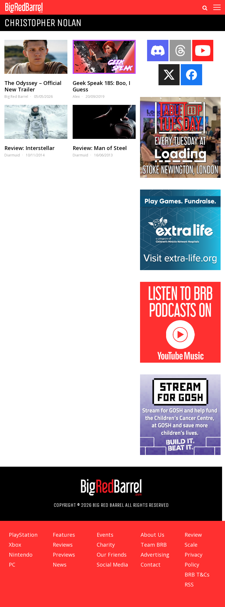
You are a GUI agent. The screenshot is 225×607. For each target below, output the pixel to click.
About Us (152, 534)
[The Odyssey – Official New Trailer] (35, 57)
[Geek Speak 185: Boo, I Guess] (104, 57)
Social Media (112, 564)
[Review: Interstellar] (35, 122)
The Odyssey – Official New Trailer (33, 86)
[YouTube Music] (180, 361)
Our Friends (112, 554)
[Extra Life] (180, 268)
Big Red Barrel (16, 96)
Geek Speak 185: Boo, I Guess (101, 86)
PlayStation (23, 534)
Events (105, 534)
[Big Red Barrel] (23, 13)
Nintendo (21, 554)
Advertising (155, 554)
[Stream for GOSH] (180, 453)
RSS (189, 584)
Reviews (63, 544)
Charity (106, 544)
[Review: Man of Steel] (104, 122)
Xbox (15, 544)
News (60, 564)
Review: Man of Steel (100, 147)
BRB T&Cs (197, 574)
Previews (64, 554)
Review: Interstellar (29, 147)
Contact (151, 564)
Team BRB (154, 544)
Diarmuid (12, 155)
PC (12, 564)
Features (64, 534)
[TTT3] (180, 176)
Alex (76, 96)
